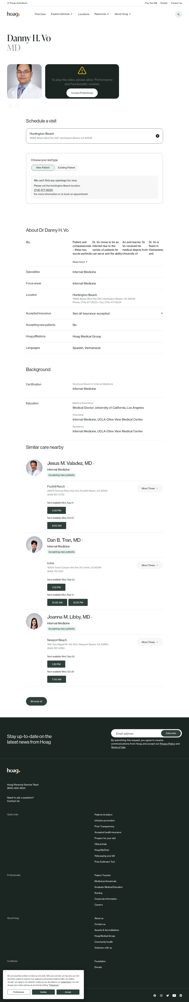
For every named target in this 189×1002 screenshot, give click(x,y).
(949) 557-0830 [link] (56, 648)
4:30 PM (56, 510)
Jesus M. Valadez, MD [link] (69, 463)
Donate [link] (164, 3)
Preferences (18, 992)
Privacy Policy (167, 743)
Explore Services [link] (60, 14)
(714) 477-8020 (43, 190)
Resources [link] (100, 14)
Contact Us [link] (176, 3)
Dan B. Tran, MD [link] (63, 540)
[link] (13, 14)
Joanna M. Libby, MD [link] (68, 617)
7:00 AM (56, 679)
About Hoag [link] (121, 14)
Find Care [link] (40, 14)
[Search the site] (178, 14)
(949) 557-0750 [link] (55, 494)
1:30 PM (56, 664)
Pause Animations (18, 3)
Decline (43, 992)
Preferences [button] (54, 985)
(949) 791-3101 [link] (55, 571)
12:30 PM (78, 602)
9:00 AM (56, 525)
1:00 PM (56, 587)
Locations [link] (83, 14)
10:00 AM (57, 602)
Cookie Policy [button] (66, 982)
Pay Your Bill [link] (151, 3)
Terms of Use (118, 747)
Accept (68, 992)
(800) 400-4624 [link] (16, 788)
